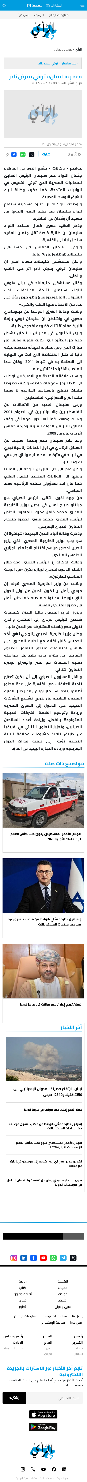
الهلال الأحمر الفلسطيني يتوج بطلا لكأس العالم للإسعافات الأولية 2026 (45, 836)
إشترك (14, 1397)
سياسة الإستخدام (53, 1323)
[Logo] (43, 30)
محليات (63, 1288)
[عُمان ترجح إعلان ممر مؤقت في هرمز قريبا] (43, 971)
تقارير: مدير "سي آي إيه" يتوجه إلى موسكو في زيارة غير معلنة (46, 1163)
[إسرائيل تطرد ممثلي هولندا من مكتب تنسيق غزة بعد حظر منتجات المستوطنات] (43, 885)
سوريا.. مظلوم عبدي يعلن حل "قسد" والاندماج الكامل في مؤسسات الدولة (44, 1182)
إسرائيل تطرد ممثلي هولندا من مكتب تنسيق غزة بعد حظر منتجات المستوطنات (44, 921)
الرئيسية (63, 1281)
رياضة (23, 1281)
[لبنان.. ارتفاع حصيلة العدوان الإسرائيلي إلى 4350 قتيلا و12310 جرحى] (44, 1059)
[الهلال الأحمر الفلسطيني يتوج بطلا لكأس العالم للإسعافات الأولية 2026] (43, 800)
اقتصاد (63, 1300)
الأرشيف (39, 14)
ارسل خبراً (24, 14)
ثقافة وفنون (23, 1294)
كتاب (22, 1288)
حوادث (62, 1294)
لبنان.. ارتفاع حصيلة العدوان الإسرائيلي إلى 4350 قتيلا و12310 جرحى (47, 1092)
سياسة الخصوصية (55, 1316)
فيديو (22, 1300)
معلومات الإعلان (59, 14)
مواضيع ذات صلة (64, 763)
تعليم (22, 1307)
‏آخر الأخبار (71, 1027)
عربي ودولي (62, 1307)
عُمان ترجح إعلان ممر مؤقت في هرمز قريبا (50, 1004)
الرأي (78, 49)
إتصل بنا (77, 1316)
